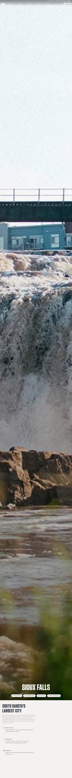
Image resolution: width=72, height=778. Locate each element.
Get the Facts (50, 0)
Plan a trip (68, 4)
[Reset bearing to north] (68, 707)
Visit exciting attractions (54, 695)
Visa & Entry (57, 0)
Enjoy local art (42, 695)
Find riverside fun (17, 695)
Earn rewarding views (29, 695)
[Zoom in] (68, 704)
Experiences (19, 4)
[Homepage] (3, 4)
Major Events (47, 4)
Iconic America (29, 4)
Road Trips (38, 4)
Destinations (9, 4)
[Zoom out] (68, 706)
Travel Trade (63, 0)
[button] (68, 1)
